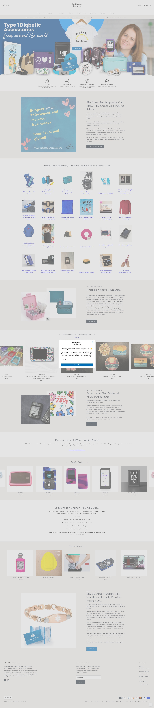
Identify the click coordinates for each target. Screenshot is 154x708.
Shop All (71, 13)
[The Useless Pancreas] (77, 5)
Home (38, 13)
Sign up (80, 682)
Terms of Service (143, 684)
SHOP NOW (92, 321)
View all (77, 337)
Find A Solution (60, 13)
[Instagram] (8, 680)
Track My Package (144, 671)
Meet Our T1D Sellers (95, 146)
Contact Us (113, 13)
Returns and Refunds (144, 669)
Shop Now (92, 648)
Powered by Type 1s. (22, 701)
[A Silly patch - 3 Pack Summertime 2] (112, 356)
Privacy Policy (142, 681)
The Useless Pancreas (12, 701)
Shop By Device (47, 13)
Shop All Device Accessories (77, 449)
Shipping (141, 666)
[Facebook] (5, 680)
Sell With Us (93, 13)
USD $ (7, 697)
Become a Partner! (144, 676)
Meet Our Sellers (81, 13)
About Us (102, 13)
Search (141, 679)
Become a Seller (143, 674)
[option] (77, 47)
